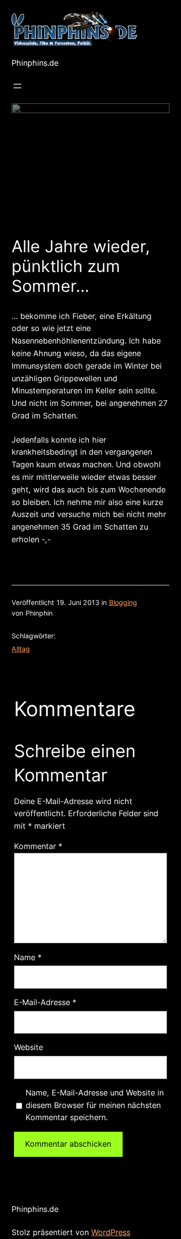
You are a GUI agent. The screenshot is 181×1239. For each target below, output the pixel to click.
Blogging (123, 602)
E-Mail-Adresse (45, 1002)
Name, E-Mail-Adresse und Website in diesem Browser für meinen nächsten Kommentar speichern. (95, 1105)
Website (28, 1047)
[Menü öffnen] (17, 86)
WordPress (110, 1232)
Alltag (21, 649)
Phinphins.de (35, 63)
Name (28, 957)
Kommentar (38, 846)
